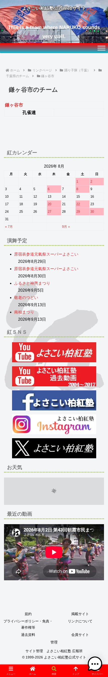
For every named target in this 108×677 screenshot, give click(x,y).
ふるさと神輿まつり (32, 283)
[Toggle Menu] (101, 48)
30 (92, 211)
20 (49, 204)
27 (49, 211)
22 (78, 204)
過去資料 (28, 635)
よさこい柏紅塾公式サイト (65, 657)
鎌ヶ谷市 (14, 104)
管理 (54, 642)
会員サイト (80, 635)
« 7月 (9, 227)
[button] (97, 618)
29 (78, 211)
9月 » (66, 227)
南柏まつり (24, 312)
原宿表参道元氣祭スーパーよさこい (46, 254)
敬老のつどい (26, 297)
